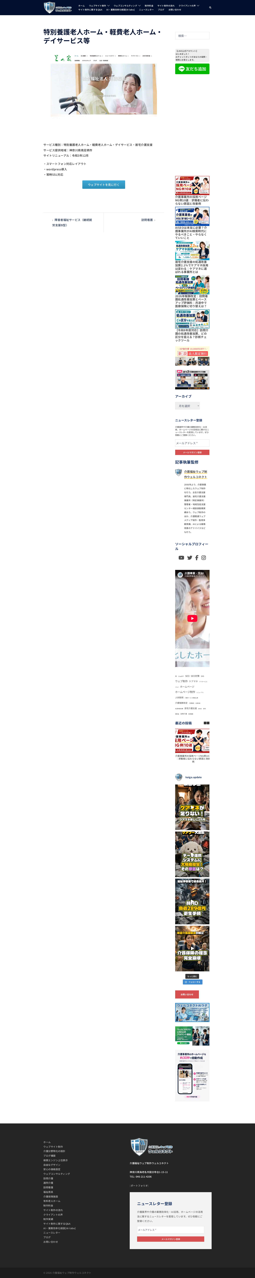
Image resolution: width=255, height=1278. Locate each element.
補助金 (177, 714)
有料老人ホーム (52, 1201)
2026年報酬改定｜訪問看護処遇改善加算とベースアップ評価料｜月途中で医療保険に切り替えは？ (191, 301)
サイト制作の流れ (166, 5)
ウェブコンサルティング (125, 5)
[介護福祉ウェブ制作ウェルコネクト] (57, 7)
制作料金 (149, 5)
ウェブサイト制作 (97, 5)
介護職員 (191, 703)
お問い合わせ (175, 9)
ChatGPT (181, 676)
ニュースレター (146, 9)
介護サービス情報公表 (191, 698)
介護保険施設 (50, 1196)
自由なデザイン (52, 1164)
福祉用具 (48, 1192)
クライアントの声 (187, 5)
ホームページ (187, 686)
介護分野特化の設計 (54, 1151)
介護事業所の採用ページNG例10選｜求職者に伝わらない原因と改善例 (192, 200)
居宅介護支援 (190, 708)
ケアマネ (193, 681)
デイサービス (203, 682)
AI (176, 676)
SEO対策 (195, 675)
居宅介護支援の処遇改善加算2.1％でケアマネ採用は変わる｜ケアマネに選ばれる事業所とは (191, 267)
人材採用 (179, 697)
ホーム (81, 5)
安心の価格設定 (52, 1169)
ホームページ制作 (185, 692)
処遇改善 (198, 703)
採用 (204, 709)
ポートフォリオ (139, 1185)
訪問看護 (147, 220)
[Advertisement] (192, 123)
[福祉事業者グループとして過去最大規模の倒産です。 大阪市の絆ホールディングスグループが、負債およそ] (192, 901)
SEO (187, 675)
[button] (210, 7)
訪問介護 (183, 714)
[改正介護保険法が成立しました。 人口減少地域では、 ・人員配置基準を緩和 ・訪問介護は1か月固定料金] (192, 948)
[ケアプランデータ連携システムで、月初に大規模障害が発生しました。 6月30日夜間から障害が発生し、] (192, 854)
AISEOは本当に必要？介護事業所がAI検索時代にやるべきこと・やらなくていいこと (191, 233)
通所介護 (48, 1182)
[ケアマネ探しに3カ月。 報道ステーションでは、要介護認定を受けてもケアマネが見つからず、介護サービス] (192, 807)
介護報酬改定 (181, 702)
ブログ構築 (49, 1155)
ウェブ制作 (181, 681)
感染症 (200, 708)
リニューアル (199, 692)
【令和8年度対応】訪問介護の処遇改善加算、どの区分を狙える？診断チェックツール (192, 335)
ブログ (161, 9)
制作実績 (48, 1219)
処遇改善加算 (179, 709)
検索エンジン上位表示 (55, 1160)
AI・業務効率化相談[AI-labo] (120, 9)
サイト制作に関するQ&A (90, 9)
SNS (202, 676)
